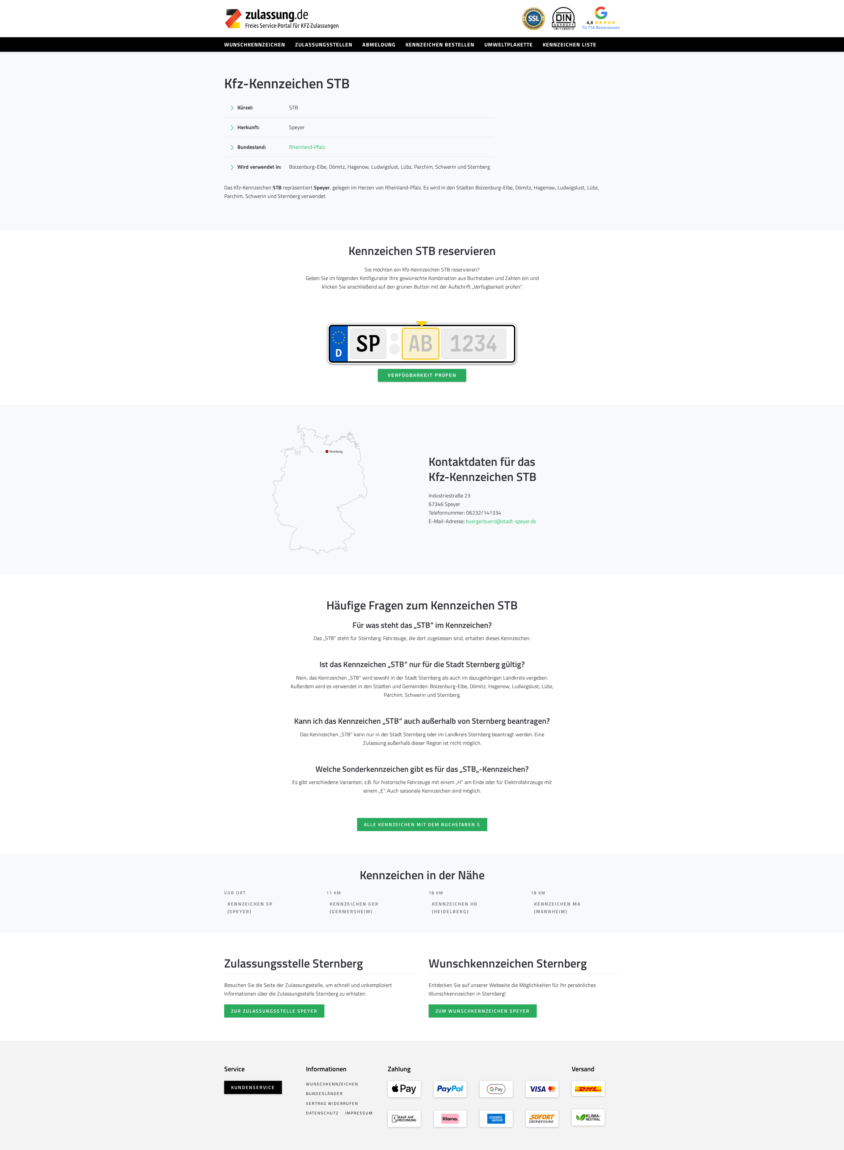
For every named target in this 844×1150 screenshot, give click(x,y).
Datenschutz (322, 1113)
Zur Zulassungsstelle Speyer (274, 1010)
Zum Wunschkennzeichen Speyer (483, 1010)
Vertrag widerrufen (332, 1103)
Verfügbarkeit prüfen (422, 375)
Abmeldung (379, 44)
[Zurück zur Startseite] (282, 19)
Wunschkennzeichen (254, 44)
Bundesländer (324, 1093)
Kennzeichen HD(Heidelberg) (455, 907)
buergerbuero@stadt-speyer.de (501, 521)
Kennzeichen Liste (569, 44)
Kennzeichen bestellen (440, 44)
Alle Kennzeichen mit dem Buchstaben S (422, 824)
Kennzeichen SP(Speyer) (250, 907)
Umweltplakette (508, 44)
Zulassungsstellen (323, 44)
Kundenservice (253, 1087)
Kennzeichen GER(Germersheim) (354, 907)
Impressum (359, 1113)
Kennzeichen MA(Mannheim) (557, 907)
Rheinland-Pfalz (307, 147)
